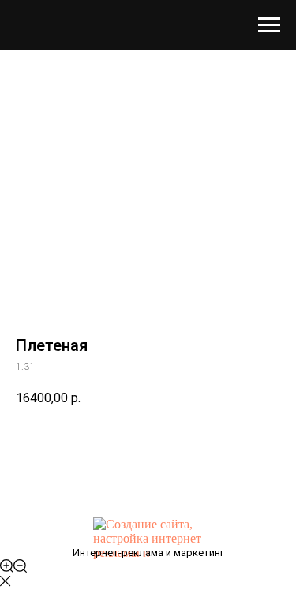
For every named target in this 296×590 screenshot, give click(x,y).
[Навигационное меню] (269, 25)
